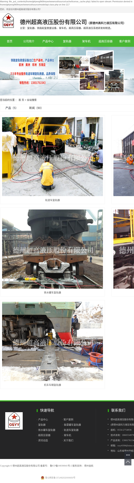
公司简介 (28, 41)
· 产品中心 (43, 419)
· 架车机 (66, 435)
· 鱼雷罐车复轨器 (71, 424)
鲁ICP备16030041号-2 (61, 465)
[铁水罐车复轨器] (52, 248)
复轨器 (67, 41)
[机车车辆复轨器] (52, 341)
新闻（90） (36, 107)
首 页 (21, 99)
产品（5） (11, 107)
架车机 (86, 41)
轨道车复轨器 (52, 200)
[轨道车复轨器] (52, 156)
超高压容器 (106, 41)
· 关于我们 (67, 440)
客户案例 (68, 419)
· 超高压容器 (44, 435)
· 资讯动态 (42, 440)
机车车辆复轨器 (52, 384)
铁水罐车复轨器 (52, 292)
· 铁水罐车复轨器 (46, 430)
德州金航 (88, 465)
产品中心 (48, 41)
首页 (9, 41)
